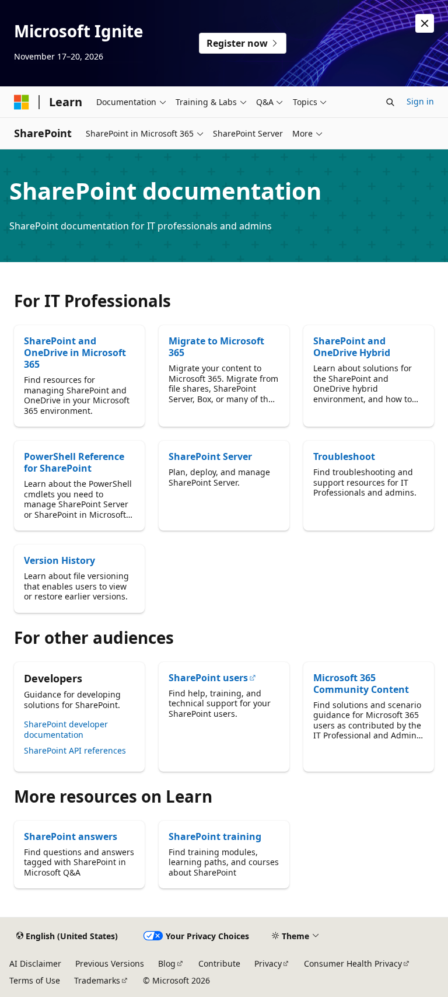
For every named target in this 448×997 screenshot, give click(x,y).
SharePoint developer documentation (66, 729)
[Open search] (390, 102)
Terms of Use (34, 980)
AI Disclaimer (35, 963)
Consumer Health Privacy (353, 963)
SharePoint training (215, 836)
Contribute (219, 963)
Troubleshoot (344, 456)
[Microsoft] (21, 102)
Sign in (420, 101)
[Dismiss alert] (424, 23)
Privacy (268, 963)
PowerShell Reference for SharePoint (74, 462)
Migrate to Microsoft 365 (216, 346)
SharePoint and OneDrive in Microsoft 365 (75, 352)
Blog (167, 963)
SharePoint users (208, 678)
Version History (59, 560)
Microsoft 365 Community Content (361, 683)
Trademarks (97, 980)
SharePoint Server (210, 456)
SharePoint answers (70, 836)
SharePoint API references (75, 750)
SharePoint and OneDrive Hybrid (351, 346)
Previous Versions (109, 963)
